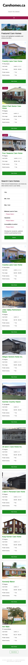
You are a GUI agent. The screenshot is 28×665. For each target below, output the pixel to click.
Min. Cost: (7, 198)
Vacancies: (7, 218)
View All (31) (14, 652)
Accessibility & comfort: (11, 224)
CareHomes (14, 5)
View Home (14, 81)
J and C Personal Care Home (13, 492)
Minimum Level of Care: (11, 211)
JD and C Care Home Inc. (12, 447)
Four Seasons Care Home (12, 153)
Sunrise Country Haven (11, 402)
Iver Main (5, 627)
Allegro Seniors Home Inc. (12, 357)
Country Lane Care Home (12, 61)
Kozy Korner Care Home (11, 537)
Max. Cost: (7, 205)
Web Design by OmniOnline (14, 661)
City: (5, 192)
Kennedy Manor (8, 582)
